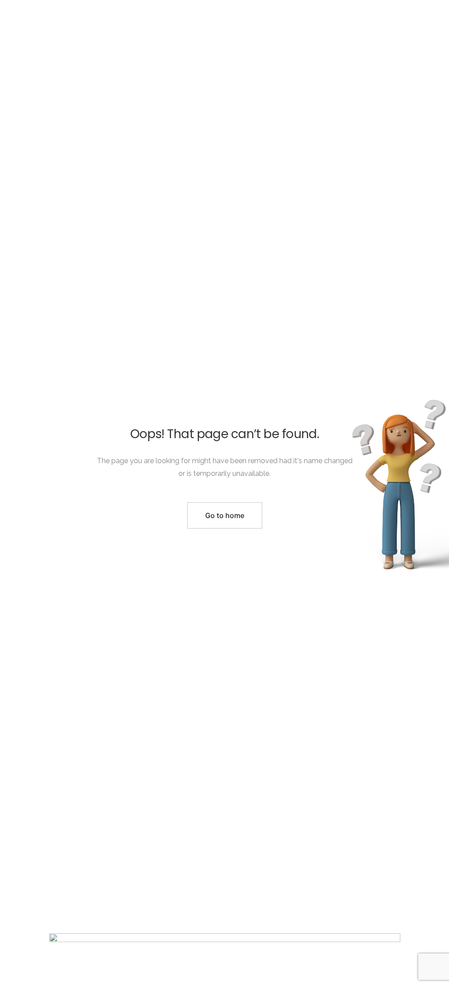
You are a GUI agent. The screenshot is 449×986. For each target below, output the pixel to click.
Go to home (224, 515)
